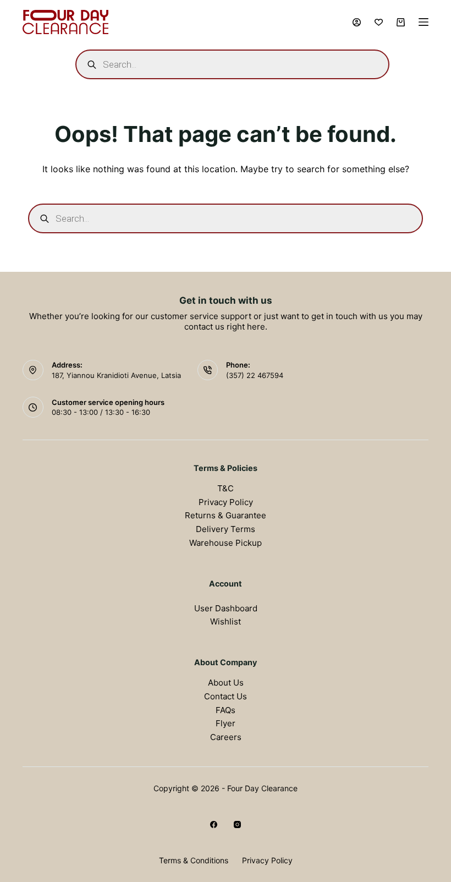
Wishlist (225, 621)
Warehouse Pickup (225, 543)
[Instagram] (237, 824)
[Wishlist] (379, 22)
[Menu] (423, 22)
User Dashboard (225, 608)
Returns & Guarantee (225, 515)
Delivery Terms (225, 529)
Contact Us (225, 696)
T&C (225, 488)
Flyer (225, 723)
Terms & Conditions (193, 860)
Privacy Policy (226, 502)
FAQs (225, 710)
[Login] (357, 22)
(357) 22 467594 (254, 375)
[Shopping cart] (401, 22)
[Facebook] (213, 824)
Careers (225, 737)
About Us (226, 682)
